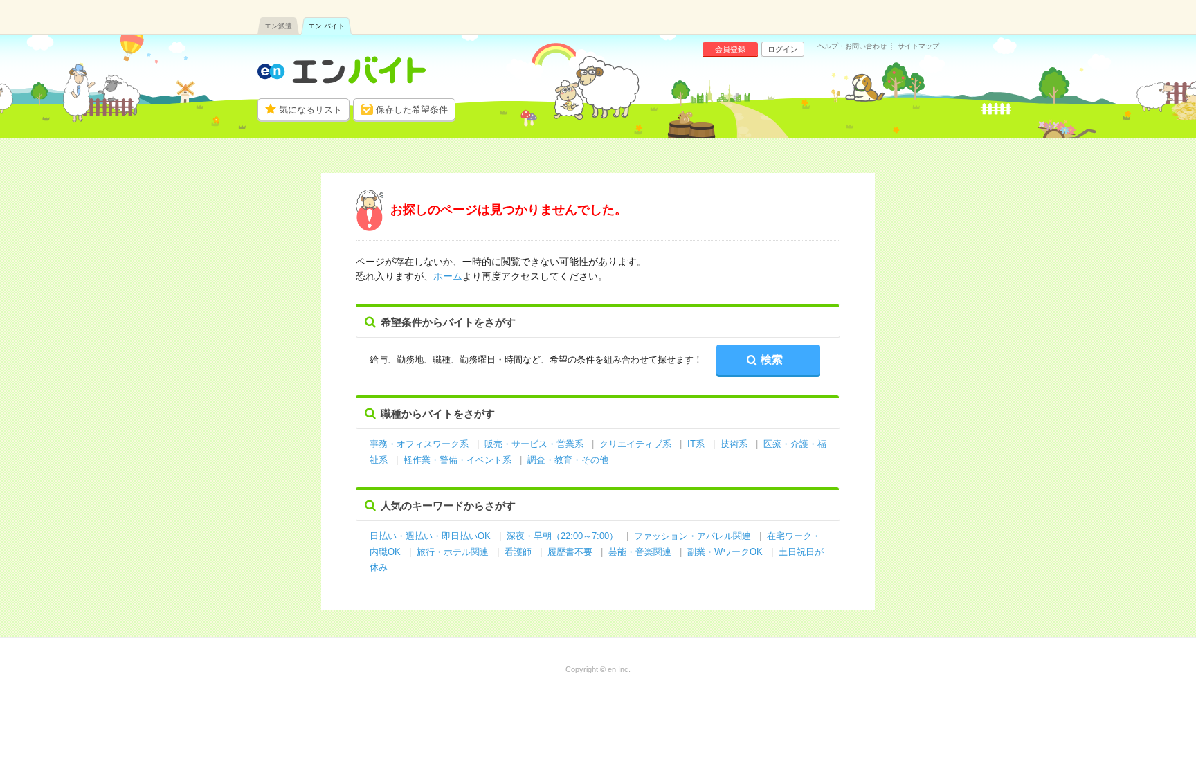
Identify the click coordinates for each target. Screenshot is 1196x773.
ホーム (447, 276)
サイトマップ (918, 46)
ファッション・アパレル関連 (694, 536)
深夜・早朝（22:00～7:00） (562, 536)
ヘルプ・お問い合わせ (852, 46)
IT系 (696, 444)
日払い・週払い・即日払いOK (430, 536)
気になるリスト (310, 109)
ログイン (783, 49)
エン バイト (326, 26)
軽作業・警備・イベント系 (457, 460)
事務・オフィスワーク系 (419, 444)
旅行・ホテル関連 (454, 552)
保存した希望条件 (412, 109)
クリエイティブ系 (635, 444)
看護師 (518, 552)
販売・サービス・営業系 (533, 444)
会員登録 (730, 49)
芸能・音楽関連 (639, 552)
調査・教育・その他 (567, 460)
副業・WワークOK (725, 552)
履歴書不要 (571, 552)
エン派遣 (278, 26)
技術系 (734, 444)
